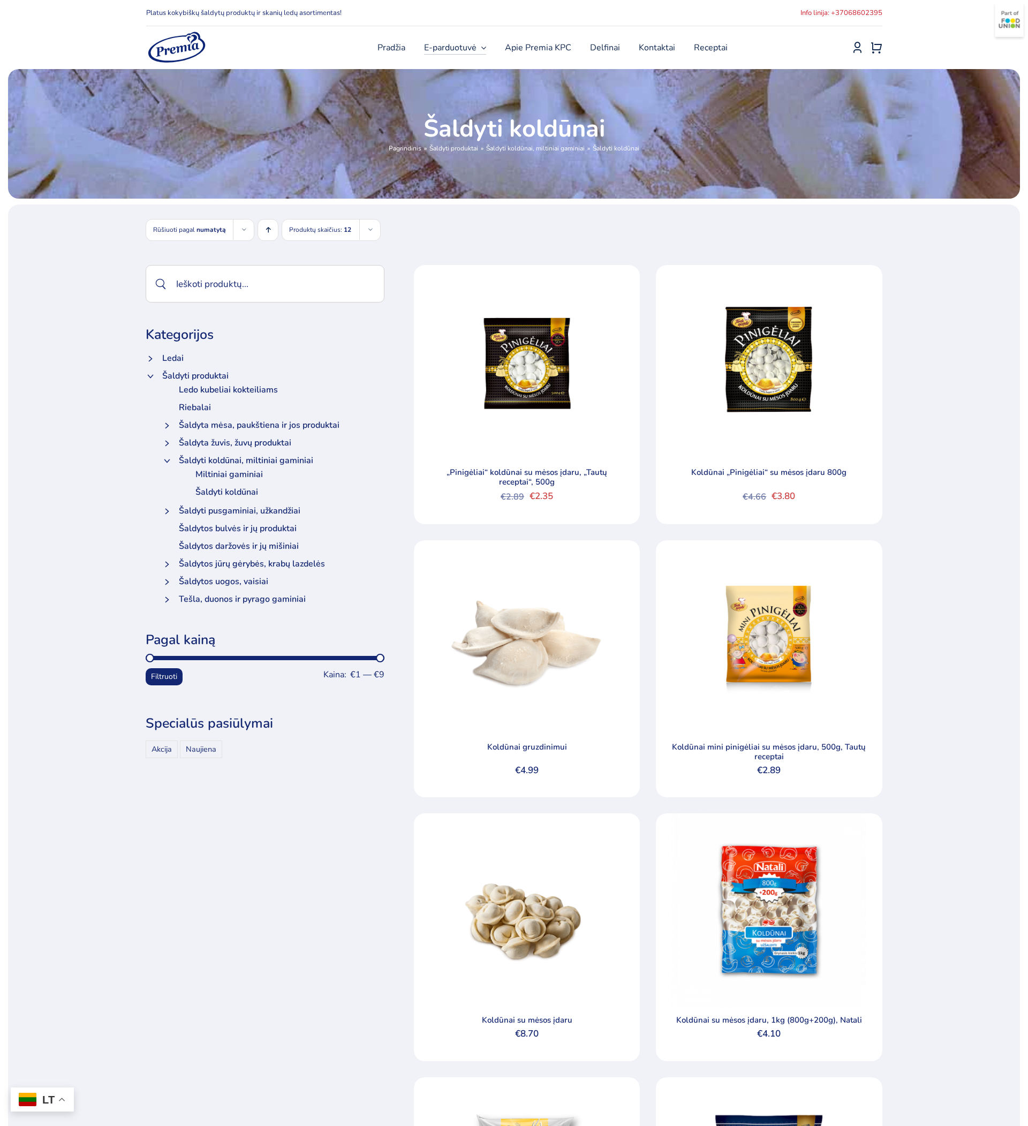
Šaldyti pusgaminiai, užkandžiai (239, 511)
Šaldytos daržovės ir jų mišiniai (239, 546)
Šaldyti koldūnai (226, 492)
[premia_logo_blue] (176, 35)
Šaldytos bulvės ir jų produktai (238, 528)
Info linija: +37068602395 (841, 13)
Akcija (162, 749)
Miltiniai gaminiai (229, 474)
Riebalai (195, 407)
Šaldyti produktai (195, 376)
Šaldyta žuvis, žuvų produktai (235, 443)
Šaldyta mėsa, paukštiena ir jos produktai (259, 425)
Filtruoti (164, 676)
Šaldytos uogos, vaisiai (223, 581)
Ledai (173, 358)
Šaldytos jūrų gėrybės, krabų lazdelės (252, 564)
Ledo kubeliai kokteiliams (228, 390)
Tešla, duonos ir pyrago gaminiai (242, 599)
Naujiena (201, 749)
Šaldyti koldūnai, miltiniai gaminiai (246, 460)
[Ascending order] (268, 230)
